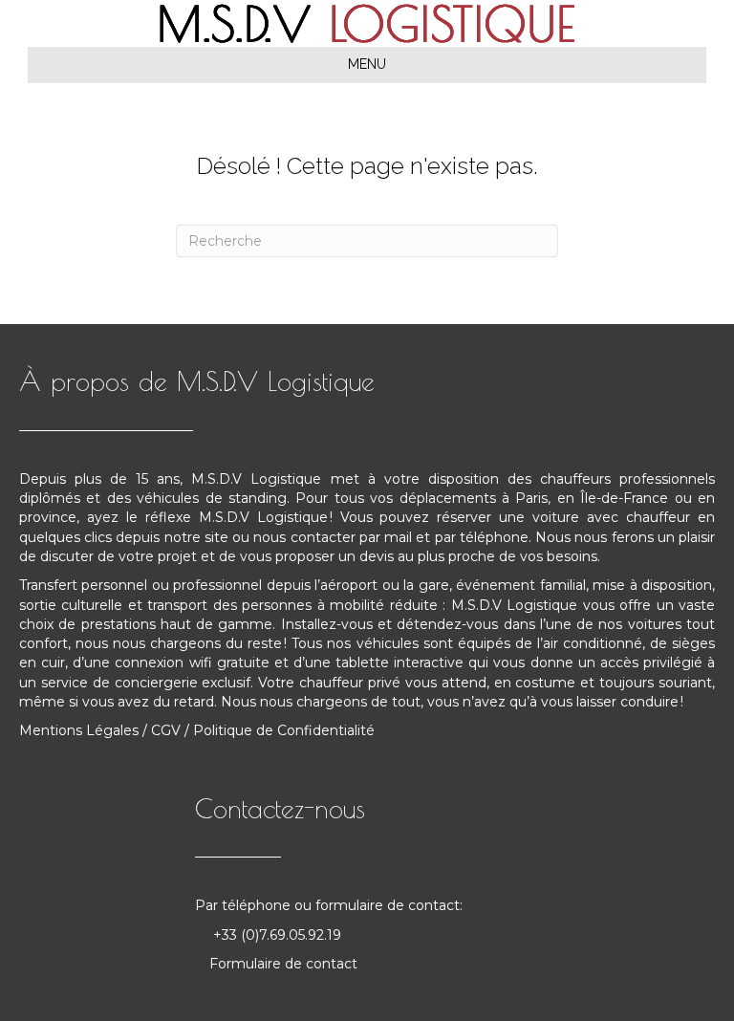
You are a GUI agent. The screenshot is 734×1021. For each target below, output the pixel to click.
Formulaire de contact (283, 963)
